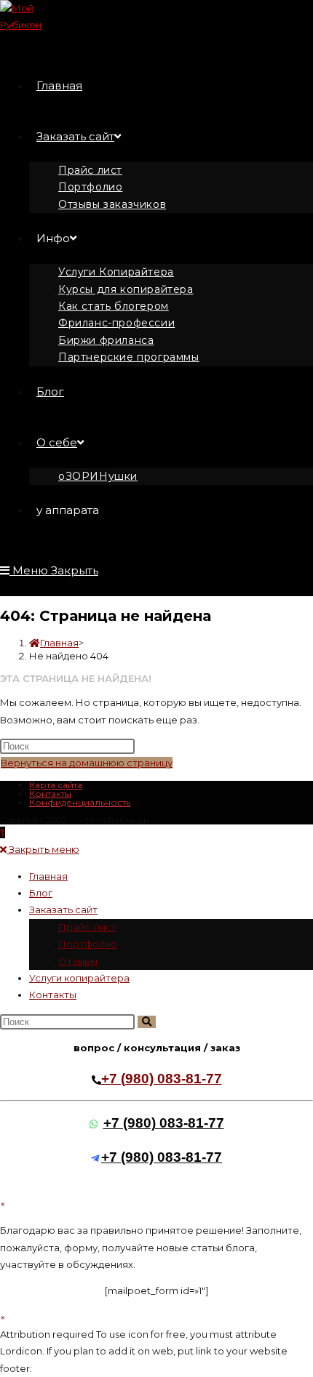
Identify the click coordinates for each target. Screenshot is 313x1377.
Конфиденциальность (79, 802)
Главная (48, 876)
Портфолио (87, 944)
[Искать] (146, 1022)
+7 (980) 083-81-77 (161, 1078)
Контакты (50, 793)
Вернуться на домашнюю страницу (87, 762)
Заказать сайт (63, 909)
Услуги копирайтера (79, 978)
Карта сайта (55, 784)
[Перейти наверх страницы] (2, 832)
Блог (40, 893)
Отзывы (78, 961)
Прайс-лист (87, 927)
